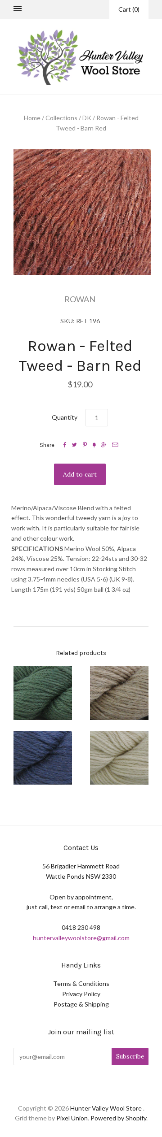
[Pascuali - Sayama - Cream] (119, 693)
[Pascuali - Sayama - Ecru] (119, 758)
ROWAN (79, 299)
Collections (61, 118)
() (129, 9)
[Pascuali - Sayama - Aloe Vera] (42, 693)
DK (86, 118)
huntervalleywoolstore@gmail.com (81, 938)
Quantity (64, 417)
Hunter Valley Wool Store (106, 1108)
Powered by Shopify (118, 1118)
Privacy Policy (81, 994)
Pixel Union (72, 1118)
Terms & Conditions (81, 983)
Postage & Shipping (81, 1004)
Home (32, 118)
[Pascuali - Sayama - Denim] (42, 758)
